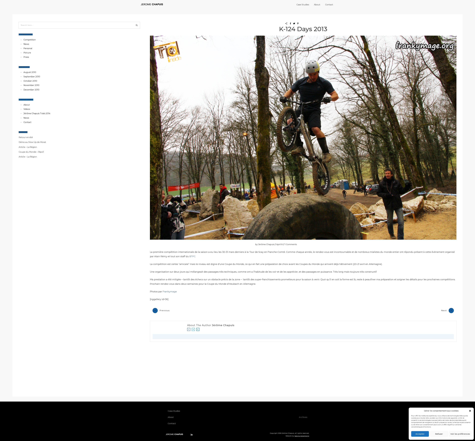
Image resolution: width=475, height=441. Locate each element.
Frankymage (170, 291)
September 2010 (32, 76)
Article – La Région (28, 147)
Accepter (420, 434)
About (27, 105)
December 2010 (31, 90)
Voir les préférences (460, 434)
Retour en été (26, 137)
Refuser (439, 434)
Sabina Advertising (302, 436)
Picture (27, 53)
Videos (27, 109)
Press (26, 57)
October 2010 (30, 81)
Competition (30, 40)
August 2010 (30, 72)
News (26, 44)
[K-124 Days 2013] (303, 138)
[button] (470, 411)
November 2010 (31, 85)
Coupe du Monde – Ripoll (31, 152)
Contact (27, 122)
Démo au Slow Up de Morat (32, 142)
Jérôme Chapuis (223, 325)
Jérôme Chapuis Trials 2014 (37, 113)
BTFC (192, 256)
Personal (28, 48)
